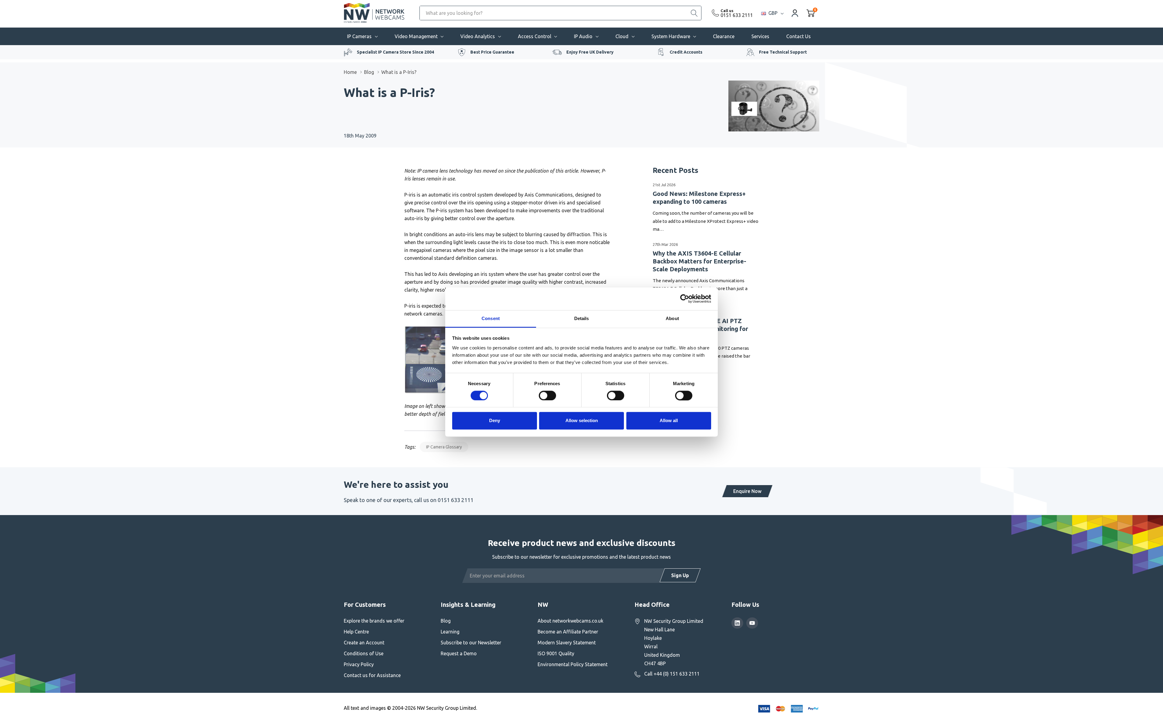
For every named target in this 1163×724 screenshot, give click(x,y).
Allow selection (581, 420)
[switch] (547, 395)
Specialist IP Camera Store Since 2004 (395, 52)
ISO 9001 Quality (556, 653)
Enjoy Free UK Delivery (590, 52)
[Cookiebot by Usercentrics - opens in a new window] (684, 298)
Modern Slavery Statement (567, 642)
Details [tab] (581, 318)
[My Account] (795, 12)
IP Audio (583, 36)
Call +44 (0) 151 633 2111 (672, 673)
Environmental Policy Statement (573, 664)
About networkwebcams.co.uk (570, 620)
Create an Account (364, 642)
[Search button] (694, 13)
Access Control (534, 36)
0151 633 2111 (737, 15)
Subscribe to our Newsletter (471, 642)
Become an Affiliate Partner (568, 631)
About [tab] (672, 318)
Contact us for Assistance (372, 675)
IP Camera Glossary (444, 447)
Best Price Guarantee (492, 52)
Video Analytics (477, 36)
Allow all (669, 420)
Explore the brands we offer (374, 620)
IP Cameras (359, 36)
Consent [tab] (491, 318)
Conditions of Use (363, 653)
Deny (494, 420)
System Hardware (670, 36)
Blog (446, 620)
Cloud (621, 36)
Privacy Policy (359, 664)
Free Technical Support (783, 52)
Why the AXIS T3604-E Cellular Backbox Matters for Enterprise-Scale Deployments (699, 261)
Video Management (416, 36)
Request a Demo (459, 653)
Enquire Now (747, 491)
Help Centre (356, 631)
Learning (450, 631)
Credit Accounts (686, 52)
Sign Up (680, 575)
